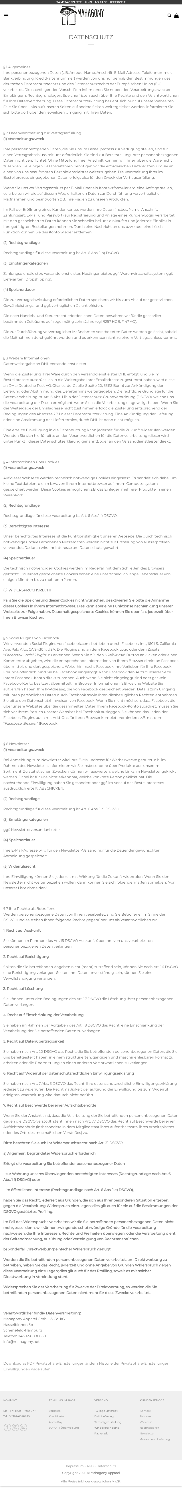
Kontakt (145, 1410)
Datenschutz (106, 1466)
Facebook (86, 700)
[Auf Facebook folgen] (7, 1427)
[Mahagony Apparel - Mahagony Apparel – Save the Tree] (68, 15)
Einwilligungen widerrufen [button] (27, 1369)
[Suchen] (169, 15)
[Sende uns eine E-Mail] (23, 1427)
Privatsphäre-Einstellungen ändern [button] (67, 1363)
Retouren (146, 1416)
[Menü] (6, 15)
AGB (90, 1466)
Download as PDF (19, 1363)
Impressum (75, 1466)
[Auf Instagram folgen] (15, 1427)
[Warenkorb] (176, 15)
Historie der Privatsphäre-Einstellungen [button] (134, 1363)
